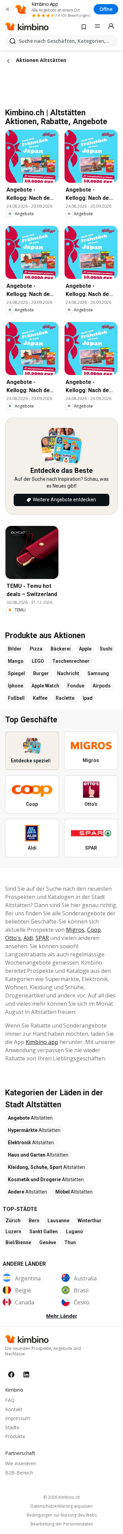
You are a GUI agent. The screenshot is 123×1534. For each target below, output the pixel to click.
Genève (47, 1242)
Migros (75, 929)
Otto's (13, 938)
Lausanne (58, 1220)
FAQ (10, 1400)
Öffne (105, 9)
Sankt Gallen (43, 1231)
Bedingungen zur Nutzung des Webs (62, 1515)
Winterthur (89, 1220)
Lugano (74, 1231)
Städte (12, 1427)
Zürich (12, 1220)
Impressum (17, 1418)
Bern (34, 1220)
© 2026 (61, 1497)
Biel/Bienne (18, 1242)
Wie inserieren (20, 1463)
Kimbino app (42, 1042)
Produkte (15, 1436)
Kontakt (14, 1409)
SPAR (42, 938)
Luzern (13, 1231)
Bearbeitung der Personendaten (61, 1524)
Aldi (28, 938)
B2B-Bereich (19, 1472)
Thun (70, 1242)
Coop (94, 929)
